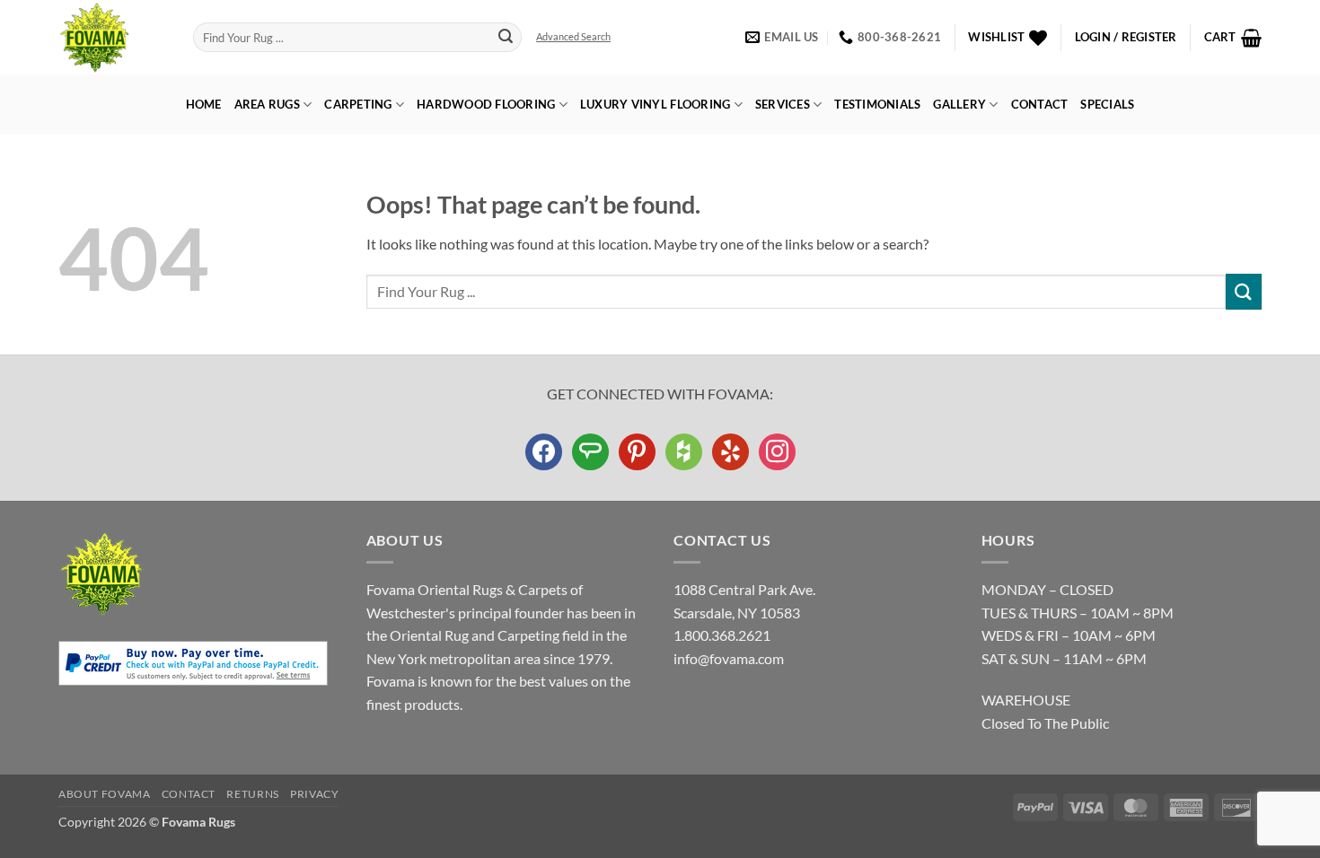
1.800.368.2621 (721, 635)
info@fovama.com (728, 658)
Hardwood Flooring (486, 104)
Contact (1040, 104)
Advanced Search (573, 36)
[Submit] (505, 37)
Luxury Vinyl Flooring (655, 104)
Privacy (314, 794)
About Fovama (104, 794)
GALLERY (959, 104)
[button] (1126, 37)
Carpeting (358, 104)
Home (204, 104)
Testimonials (877, 104)
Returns (252, 794)
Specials (1107, 104)
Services (782, 104)
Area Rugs (267, 104)
